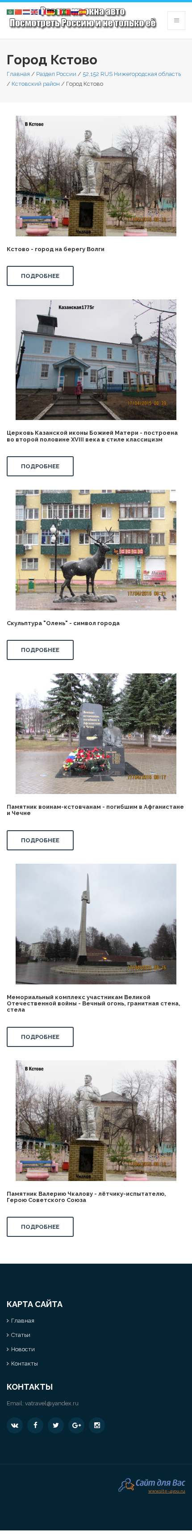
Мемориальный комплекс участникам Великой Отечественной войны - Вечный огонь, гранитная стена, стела (93, 1003)
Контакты (24, 1363)
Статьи (20, 1335)
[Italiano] (59, 11)
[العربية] (11, 11)
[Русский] (75, 11)
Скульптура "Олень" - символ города (63, 623)
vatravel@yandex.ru (52, 1403)
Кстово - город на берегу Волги (55, 249)
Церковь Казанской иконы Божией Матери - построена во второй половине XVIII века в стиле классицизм (92, 435)
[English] (35, 11)
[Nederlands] (27, 11)
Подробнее (40, 276)
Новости (23, 1349)
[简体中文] (19, 11)
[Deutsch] (51, 11)
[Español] (83, 11)
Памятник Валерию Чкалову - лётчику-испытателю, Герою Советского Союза (86, 1196)
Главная (18, 74)
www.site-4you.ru (166, 1490)
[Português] (67, 11)
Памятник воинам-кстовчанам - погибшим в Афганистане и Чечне (95, 809)
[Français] (43, 11)
